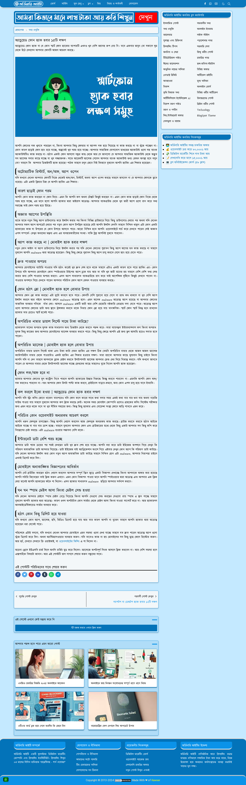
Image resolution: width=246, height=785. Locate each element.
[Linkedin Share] (38, 574)
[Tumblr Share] (44, 574)
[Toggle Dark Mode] (223, 4)
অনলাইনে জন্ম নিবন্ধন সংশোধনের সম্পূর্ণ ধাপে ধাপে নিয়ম (118, 683)
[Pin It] (31, 574)
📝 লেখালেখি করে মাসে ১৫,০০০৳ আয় (187, 158)
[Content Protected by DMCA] (122, 780)
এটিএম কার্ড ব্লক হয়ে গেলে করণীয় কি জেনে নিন (41, 726)
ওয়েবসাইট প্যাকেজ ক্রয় (137, 760)
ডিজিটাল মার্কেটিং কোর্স (137, 754)
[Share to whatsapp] (51, 574)
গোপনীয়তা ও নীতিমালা (87, 754)
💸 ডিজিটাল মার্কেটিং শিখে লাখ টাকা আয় (188, 154)
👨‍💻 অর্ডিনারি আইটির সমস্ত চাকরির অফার (187, 145)
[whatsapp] (210, 4)
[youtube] (216, 4)
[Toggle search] (229, 4)
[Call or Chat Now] (5, 779)
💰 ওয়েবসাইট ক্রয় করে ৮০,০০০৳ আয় (187, 150)
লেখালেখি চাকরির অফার (137, 765)
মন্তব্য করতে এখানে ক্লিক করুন (88, 628)
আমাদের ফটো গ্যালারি (86, 760)
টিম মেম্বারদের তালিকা (87, 765)
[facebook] (205, 4)
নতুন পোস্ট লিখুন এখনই (138, 770)
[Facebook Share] (18, 574)
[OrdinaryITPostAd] (86, 17)
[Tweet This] (24, 574)
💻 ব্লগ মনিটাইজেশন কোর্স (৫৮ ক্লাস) (185, 162)
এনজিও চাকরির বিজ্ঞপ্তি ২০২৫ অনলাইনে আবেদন (41, 683)
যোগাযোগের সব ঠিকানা (87, 770)
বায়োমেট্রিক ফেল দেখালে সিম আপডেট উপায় (112, 726)
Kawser (155, 780)
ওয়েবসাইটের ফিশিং (69, 541)
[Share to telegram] (58, 574)
